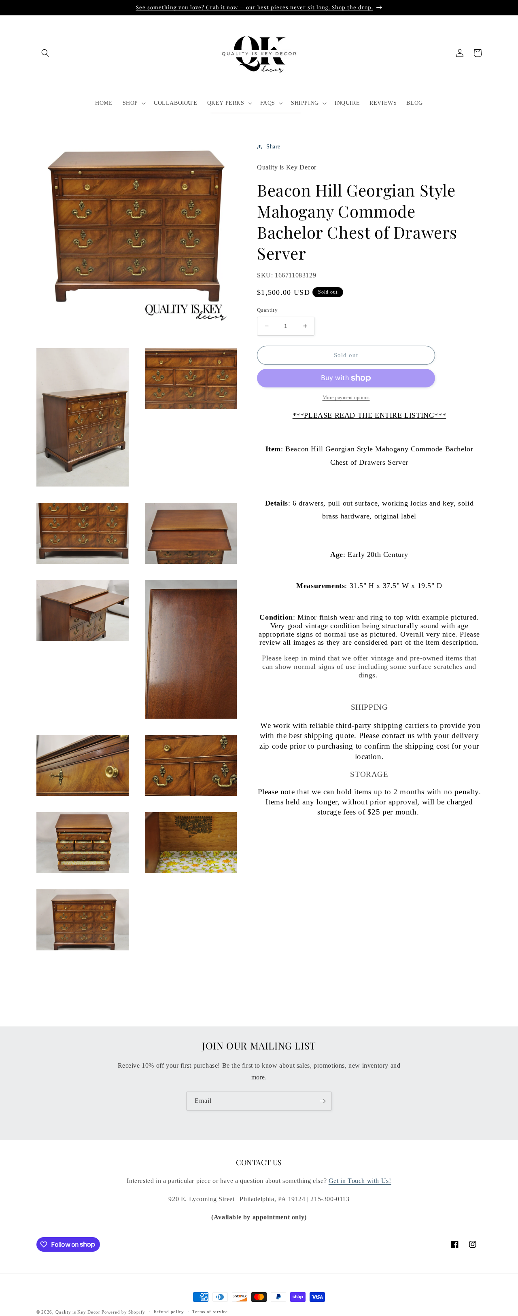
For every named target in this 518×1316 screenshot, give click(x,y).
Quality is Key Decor (77, 1312)
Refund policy (169, 1311)
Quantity (267, 310)
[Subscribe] (322, 1101)
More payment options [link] (346, 397)
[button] (45, 53)
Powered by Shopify (123, 1312)
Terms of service (209, 1311)
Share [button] (273, 147)
